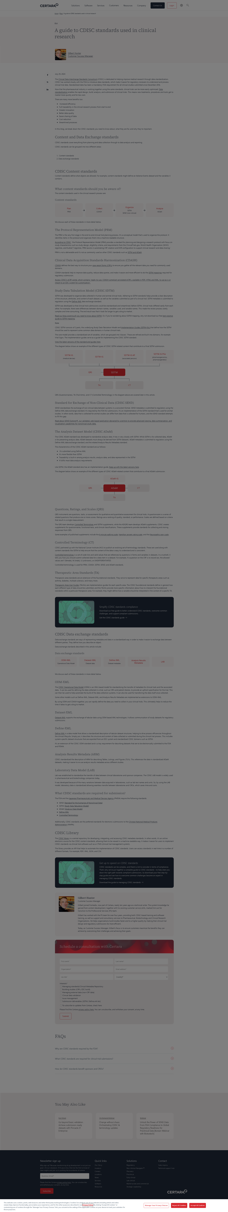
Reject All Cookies (179, 1205)
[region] (114, 1205)
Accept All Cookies (198, 1205)
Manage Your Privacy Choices (156, 1205)
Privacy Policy (88, 1205)
